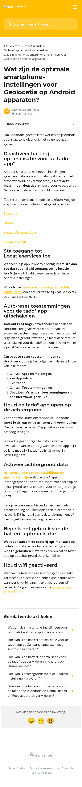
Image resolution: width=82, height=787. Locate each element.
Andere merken (15, 241)
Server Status (17, 768)
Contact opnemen (41, 768)
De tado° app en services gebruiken (26, 50)
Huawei (9, 223)
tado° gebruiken (35, 46)
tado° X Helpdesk (41, 772)
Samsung (10, 213)
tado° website (65, 768)
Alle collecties (12, 46)
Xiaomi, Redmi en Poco (20, 232)
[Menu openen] (74, 7)
